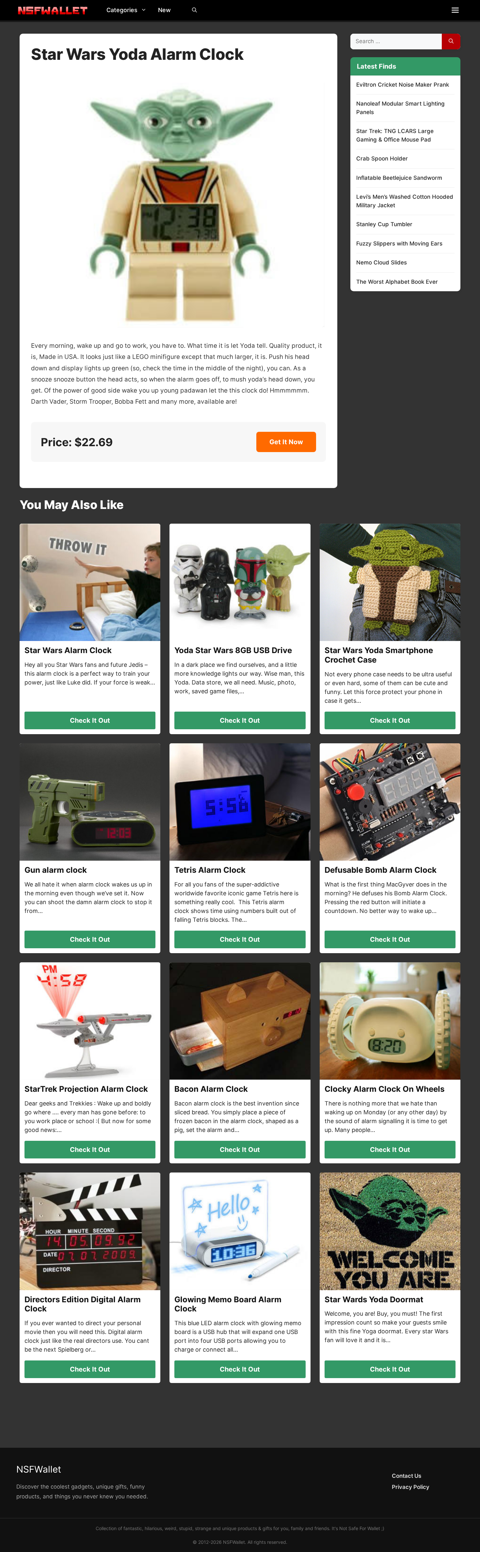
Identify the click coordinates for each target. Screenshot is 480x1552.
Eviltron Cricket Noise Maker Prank (402, 84)
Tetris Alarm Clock (210, 870)
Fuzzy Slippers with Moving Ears (399, 243)
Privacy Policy (410, 1487)
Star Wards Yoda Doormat (374, 1299)
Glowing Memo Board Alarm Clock (227, 1304)
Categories (121, 10)
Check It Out (90, 720)
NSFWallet (38, 1469)
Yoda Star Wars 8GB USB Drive (233, 650)
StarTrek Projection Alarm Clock (86, 1089)
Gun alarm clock (55, 870)
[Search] (451, 41)
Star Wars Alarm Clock (68, 650)
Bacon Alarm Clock (211, 1089)
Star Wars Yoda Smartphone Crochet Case (379, 655)
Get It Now (286, 442)
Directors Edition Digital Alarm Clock (82, 1304)
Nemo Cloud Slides (381, 262)
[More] (455, 10)
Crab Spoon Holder (382, 158)
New (164, 10)
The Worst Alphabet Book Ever (397, 281)
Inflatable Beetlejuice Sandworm (399, 178)
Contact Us (406, 1476)
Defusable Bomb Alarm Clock (381, 870)
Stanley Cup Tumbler (384, 224)
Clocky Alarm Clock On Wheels (384, 1089)
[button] (145, 10)
